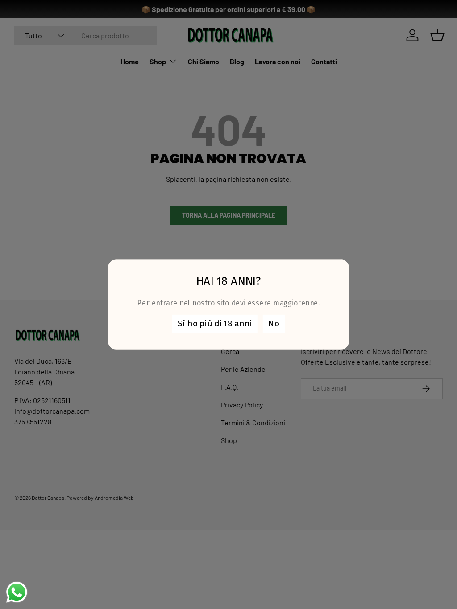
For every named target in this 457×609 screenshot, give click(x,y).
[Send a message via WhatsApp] (16, 592)
